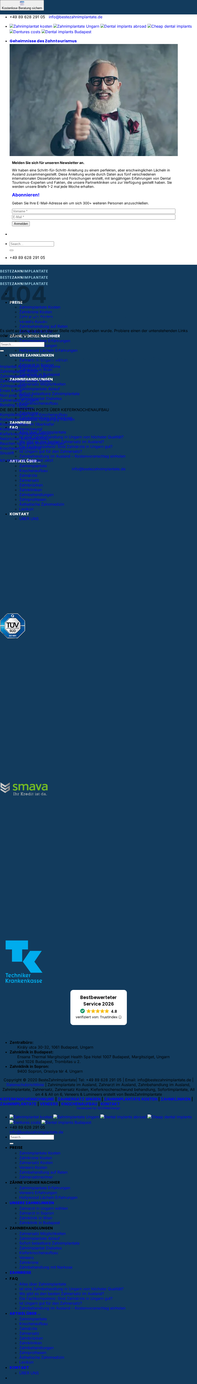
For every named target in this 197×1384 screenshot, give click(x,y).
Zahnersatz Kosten (36, 1162)
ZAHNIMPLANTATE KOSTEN (130, 1099)
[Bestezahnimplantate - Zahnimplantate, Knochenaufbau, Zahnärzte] (24, 278)
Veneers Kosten (33, 1167)
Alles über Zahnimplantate (42, 1284)
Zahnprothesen (32, 499)
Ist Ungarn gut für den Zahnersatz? (50, 451)
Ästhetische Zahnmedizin (41, 504)
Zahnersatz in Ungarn (19, 400)
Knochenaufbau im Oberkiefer (27, 424)
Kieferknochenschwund (21, 429)
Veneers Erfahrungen (38, 1192)
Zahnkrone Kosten (35, 311)
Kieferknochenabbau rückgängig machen (37, 419)
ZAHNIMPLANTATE (18, 1103)
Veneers (26, 1257)
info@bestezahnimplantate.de (75, 16)
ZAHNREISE (20, 1272)
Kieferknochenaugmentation (25, 433)
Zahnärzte (28, 475)
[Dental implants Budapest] (66, 31)
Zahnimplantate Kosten (39, 1153)
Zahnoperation (13, 385)
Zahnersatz (29, 480)
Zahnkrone (28, 1262)
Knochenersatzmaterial (20, 448)
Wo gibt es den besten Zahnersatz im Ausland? (61, 1293)
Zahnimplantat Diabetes (40, 398)
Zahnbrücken (31, 485)
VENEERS (49, 1103)
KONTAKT (19, 514)
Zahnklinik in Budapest (39, 1222)
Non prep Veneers (16, 395)
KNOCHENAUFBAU (79, 1103)
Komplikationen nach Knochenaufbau (33, 414)
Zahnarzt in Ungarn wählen (43, 1208)
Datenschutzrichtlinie (25, 1084)
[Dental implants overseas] (25, 31)
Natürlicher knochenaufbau (24, 438)
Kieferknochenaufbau (38, 403)
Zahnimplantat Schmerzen (23, 376)
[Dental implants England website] (123, 26)
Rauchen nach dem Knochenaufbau (32, 443)
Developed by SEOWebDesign (98, 1108)
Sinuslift (7, 453)
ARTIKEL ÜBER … (25, 1313)
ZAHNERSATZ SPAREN (79, 1099)
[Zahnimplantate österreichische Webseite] (31, 26)
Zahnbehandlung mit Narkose (45, 1267)
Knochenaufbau (33, 470)
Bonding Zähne (13, 405)
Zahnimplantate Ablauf (39, 388)
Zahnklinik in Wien (35, 1217)
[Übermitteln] (11, 250)
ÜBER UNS (29, 518)
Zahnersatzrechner (36, 1177)
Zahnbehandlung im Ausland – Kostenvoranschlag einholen (72, 456)
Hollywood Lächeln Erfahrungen (48, 350)
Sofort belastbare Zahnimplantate (49, 393)
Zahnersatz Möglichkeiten (42, 384)
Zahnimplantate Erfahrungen (44, 340)
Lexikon (26, 509)
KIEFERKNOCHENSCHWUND (27, 1099)
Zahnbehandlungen (36, 494)
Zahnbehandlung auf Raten (43, 326)
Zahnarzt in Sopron (36, 1213)
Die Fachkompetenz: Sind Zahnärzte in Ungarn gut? (65, 446)
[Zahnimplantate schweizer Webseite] (76, 26)
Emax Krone (11, 390)
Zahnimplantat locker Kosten (25, 380)
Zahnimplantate (33, 465)
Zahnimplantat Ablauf (19, 371)
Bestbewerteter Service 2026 (98, 1000)
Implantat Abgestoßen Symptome (30, 366)
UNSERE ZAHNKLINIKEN (32, 355)
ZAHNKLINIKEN (176, 1099)
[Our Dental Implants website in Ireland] (170, 26)
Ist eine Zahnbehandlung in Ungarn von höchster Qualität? (71, 436)
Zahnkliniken (30, 489)
